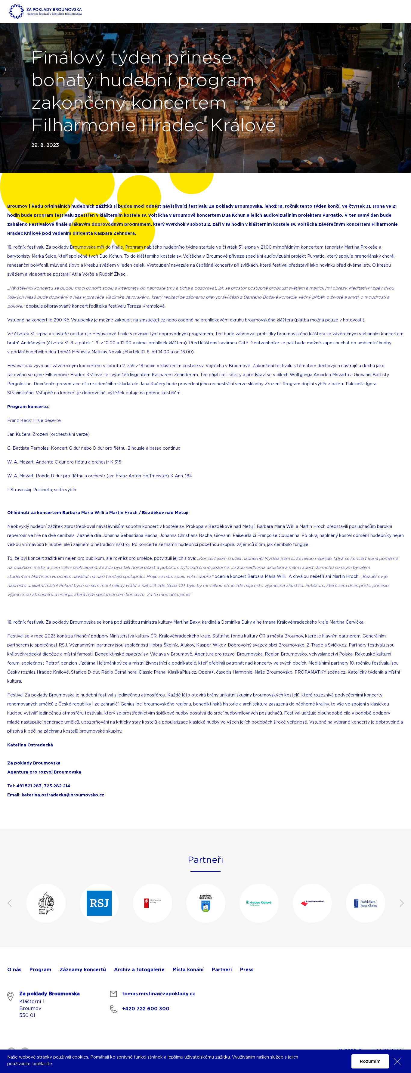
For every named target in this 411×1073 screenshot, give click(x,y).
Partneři (222, 969)
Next (402, 903)
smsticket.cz (152, 320)
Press (246, 969)
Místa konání (188, 969)
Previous (9, 903)
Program (40, 969)
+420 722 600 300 (145, 1008)
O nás (14, 969)
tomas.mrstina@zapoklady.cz (158, 993)
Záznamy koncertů (83, 969)
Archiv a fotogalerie (139, 969)
